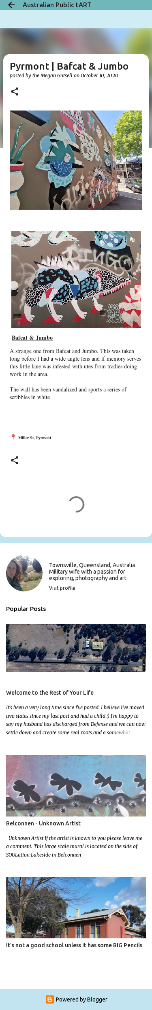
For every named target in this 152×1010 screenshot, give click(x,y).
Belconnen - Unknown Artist (43, 823)
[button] (14, 92)
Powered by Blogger (81, 999)
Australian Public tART (57, 5)
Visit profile (62, 588)
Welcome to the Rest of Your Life (50, 692)
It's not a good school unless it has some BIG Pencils (74, 945)
